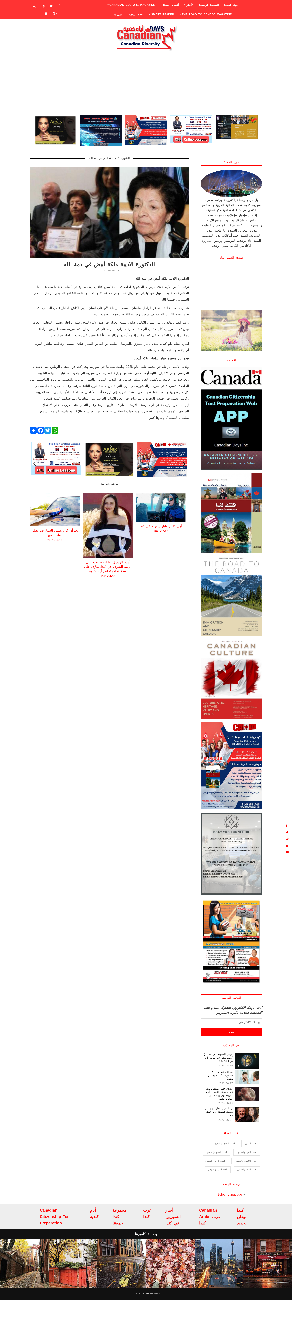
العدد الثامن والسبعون (247, 1152)
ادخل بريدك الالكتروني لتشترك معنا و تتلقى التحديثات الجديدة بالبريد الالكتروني (232, 1010)
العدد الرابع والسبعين (215, 1161)
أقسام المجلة (171, 4)
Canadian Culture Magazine (132, 4)
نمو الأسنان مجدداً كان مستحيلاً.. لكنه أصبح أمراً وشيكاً (220, 1075)
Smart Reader (162, 14)
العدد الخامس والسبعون (246, 1161)
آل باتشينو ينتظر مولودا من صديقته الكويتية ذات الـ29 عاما (218, 1112)
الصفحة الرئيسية (209, 4)
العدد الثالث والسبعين (247, 1169)
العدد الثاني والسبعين (217, 1169)
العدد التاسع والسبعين (225, 1143)
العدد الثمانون (251, 1143)
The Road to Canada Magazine (207, 14)
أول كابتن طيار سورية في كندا (108, 526)
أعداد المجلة (136, 14)
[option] (55, 131)
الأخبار (190, 4)
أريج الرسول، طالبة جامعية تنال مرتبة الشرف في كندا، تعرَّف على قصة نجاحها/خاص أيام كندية (54, 567)
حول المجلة (231, 4)
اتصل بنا (118, 14)
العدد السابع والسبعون (216, 1152)
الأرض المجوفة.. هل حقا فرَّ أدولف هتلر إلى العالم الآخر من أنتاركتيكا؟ (218, 1058)
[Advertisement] (146, 83)
